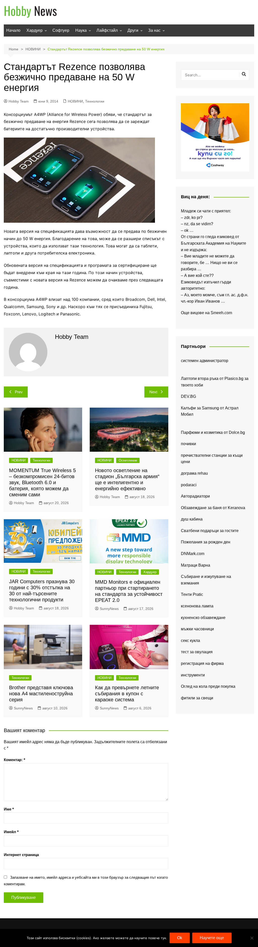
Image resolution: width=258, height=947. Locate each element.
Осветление (128, 460)
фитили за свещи (197, 698)
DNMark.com (192, 553)
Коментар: (14, 760)
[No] (251, 937)
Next (153, 392)
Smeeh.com (221, 313)
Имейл (11, 832)
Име (9, 809)
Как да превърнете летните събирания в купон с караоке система (127, 693)
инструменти (193, 675)
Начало (13, 30)
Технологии (94, 101)
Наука (81, 30)
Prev (19, 392)
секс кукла (190, 640)
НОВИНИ (75, 101)
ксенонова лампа (197, 606)
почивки (188, 444)
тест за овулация (197, 652)
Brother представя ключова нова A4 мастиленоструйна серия (41, 693)
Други (132, 30)
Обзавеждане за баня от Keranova (213, 508)
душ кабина (192, 519)
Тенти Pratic (192, 594)
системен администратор (204, 360)
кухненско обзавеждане (203, 617)
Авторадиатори (195, 496)
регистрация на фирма (202, 663)
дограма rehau (194, 473)
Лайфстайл (107, 30)
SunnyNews (109, 609)
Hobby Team (19, 101)
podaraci (189, 485)
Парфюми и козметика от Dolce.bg (213, 432)
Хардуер (34, 30)
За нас (154, 30)
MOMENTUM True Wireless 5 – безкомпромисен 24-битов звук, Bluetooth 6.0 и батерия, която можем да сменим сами (42, 482)
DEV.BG (188, 396)
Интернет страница (21, 855)
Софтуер (60, 30)
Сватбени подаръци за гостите (210, 531)
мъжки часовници (197, 629)
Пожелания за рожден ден (205, 542)
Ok (179, 938)
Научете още (212, 938)
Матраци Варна (195, 565)
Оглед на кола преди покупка (208, 686)
